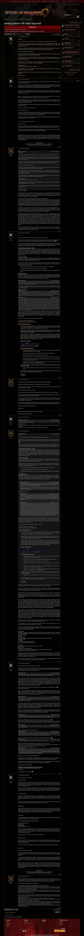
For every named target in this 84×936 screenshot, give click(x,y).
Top (60, 77)
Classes (66, 48)
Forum (24, 1)
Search (78, 17)
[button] (79, 70)
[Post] (18, 36)
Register (25, 921)
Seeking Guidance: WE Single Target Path (25, 19)
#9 (19, 775)
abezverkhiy (10, 385)
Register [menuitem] (74, 4)
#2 (19, 79)
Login (25, 922)
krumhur (11, 882)
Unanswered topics (68, 72)
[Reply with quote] (59, 37)
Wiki (29, 1)
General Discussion (71, 66)
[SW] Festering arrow (69, 47)
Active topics (74, 72)
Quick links (66, 4)
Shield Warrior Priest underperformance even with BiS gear (72, 51)
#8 (19, 663)
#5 (19, 379)
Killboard (34, 1)
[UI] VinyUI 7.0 (68, 42)
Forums (8, 922)
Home (14, 1)
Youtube (61, 924)
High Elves (69, 48)
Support (66, 30)
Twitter (61, 923)
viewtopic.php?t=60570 (27, 413)
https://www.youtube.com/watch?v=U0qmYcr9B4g (27, 321)
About (58, 1)
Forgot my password (27, 923)
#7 (19, 431)
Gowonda (43, 921)
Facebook (61, 922)
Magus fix (67, 38)
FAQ (71, 4)
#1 (19, 36)
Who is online (9, 914)
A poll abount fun (68, 65)
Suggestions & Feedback (72, 39)
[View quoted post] (25, 151)
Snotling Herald (68, 60)
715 (11, 386)
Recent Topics (73, 23)
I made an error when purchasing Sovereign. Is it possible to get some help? (72, 25)
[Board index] (27, 10)
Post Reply (7, 34)
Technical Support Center (71, 30)
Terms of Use (23, 29)
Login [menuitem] (78, 4)
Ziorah (11, 42)
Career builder (52, 1)
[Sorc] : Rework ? (68, 56)
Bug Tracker (45, 1)
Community (66, 39)
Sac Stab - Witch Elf (21, 123)
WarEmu (43, 922)
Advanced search (67, 14)
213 (11, 86)
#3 (19, 148)
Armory (39, 1)
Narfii (11, 154)
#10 (19, 876)
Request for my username (70, 29)
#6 (19, 417)
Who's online (9, 923)
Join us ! (19, 1)
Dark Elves (70, 57)
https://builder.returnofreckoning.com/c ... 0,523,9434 (27, 66)
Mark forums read (71, 74)
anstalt (10, 85)
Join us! (8, 926)
